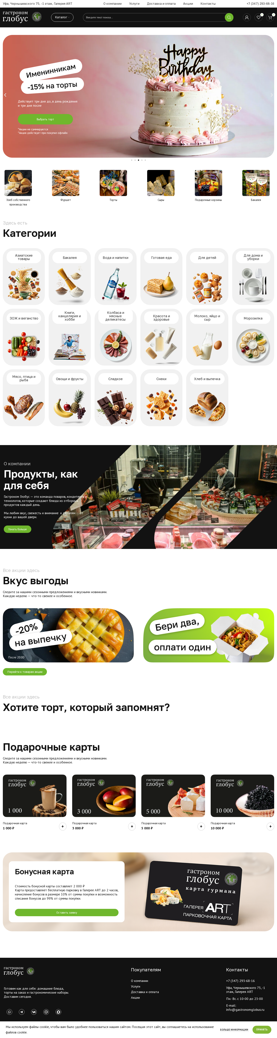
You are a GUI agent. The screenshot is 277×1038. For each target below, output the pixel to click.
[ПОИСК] (229, 17)
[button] (5, 95)
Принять (262, 1029)
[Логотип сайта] (22, 17)
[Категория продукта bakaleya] (70, 276)
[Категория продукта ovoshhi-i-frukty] (70, 397)
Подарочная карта (15, 823)
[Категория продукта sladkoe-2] (116, 397)
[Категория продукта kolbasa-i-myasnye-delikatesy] (116, 337)
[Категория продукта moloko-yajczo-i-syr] (207, 337)
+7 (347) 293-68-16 (260, 3)
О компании (139, 981)
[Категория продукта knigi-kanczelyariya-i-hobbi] (70, 337)
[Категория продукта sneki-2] (161, 397)
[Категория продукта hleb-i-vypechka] (207, 397)
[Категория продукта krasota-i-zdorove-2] (161, 337)
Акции (135, 997)
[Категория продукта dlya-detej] (207, 276)
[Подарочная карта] (35, 796)
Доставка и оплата (145, 992)
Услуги (135, 986)
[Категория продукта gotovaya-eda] (161, 276)
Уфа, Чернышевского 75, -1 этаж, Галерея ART (245, 990)
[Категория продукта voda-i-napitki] (116, 276)
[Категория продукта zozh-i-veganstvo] (24, 337)
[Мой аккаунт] (247, 17)
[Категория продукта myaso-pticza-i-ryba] (24, 397)
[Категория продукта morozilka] (253, 337)
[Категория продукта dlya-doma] (253, 276)
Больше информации (234, 1029)
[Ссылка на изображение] (19, 971)
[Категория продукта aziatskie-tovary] (24, 276)
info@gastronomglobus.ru (245, 1009)
